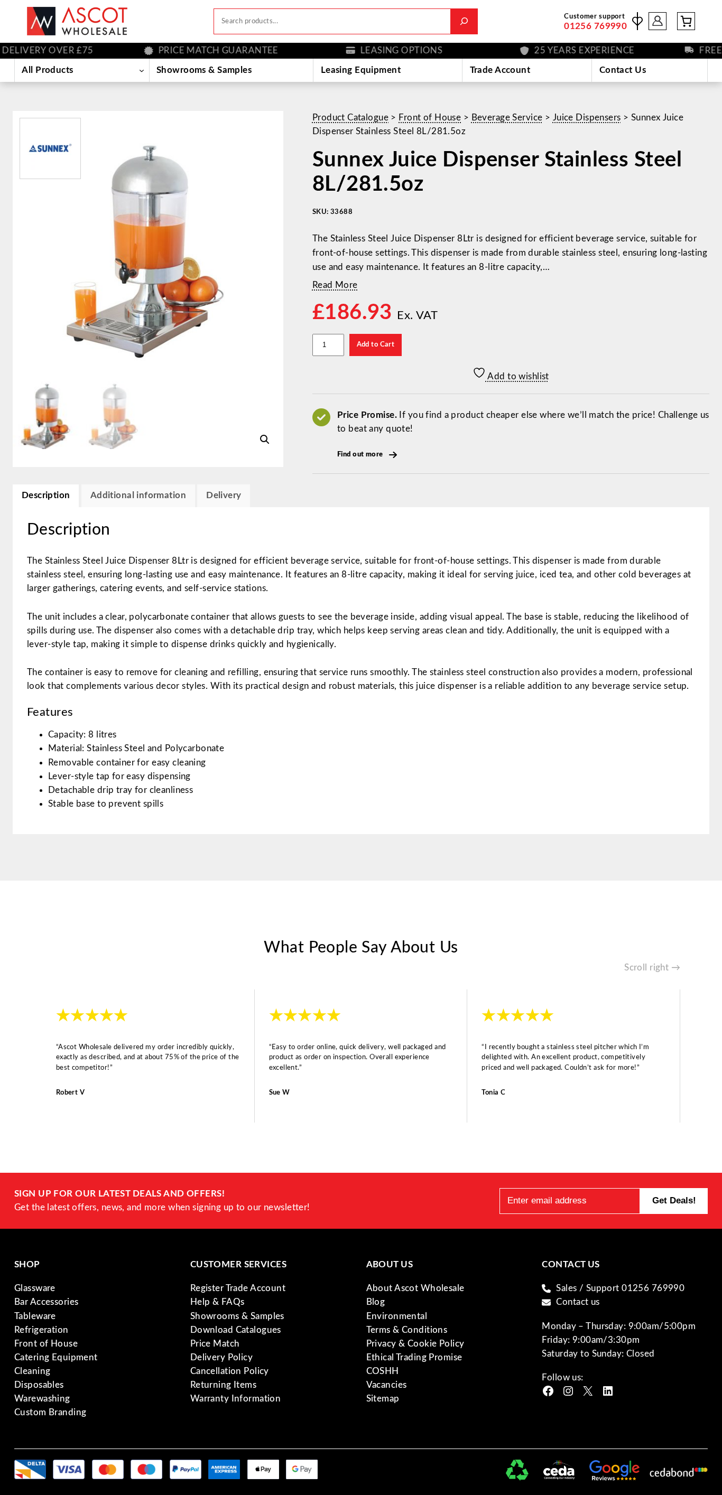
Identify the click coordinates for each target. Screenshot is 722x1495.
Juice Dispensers (587, 117)
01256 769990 (595, 26)
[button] (264, 439)
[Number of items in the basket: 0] (686, 21)
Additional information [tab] (138, 495)
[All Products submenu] (142, 70)
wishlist (637, 21)
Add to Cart (376, 344)
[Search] (463, 21)
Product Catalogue (350, 117)
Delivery (223, 495)
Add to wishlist (517, 376)
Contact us (577, 1301)
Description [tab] (46, 495)
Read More (335, 285)
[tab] (223, 495)
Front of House (430, 117)
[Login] (657, 21)
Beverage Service (507, 117)
